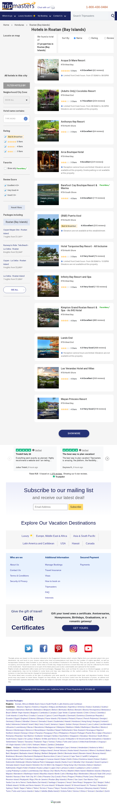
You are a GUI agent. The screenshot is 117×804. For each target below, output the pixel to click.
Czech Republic (59, 716)
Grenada (42, 721)
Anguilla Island (12, 750)
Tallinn (29, 788)
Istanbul (97, 765)
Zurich (107, 791)
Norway (24, 733)
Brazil (8, 713)
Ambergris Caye (62, 747)
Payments (85, 564)
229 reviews (97, 162)
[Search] (112, 15)
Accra (23, 747)
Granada (89, 762)
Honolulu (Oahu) (85, 765)
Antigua (35, 750)
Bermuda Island (71, 753)
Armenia (80, 707)
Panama (39, 733)
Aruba (88, 707)
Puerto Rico (91, 733)
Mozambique (39, 730)
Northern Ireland (13, 733)
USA (63, 543)
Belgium (47, 710)
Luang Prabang (12, 771)
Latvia (95, 724)
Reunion (106, 733)
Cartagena (92, 756)
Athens (92, 750)
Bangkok (14, 753)
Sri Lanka (28, 739)
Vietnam (35, 745)
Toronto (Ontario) (68, 788)
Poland (73, 733)
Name (79, 38)
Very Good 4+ (13, 190)
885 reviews (99, 320)
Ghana (18, 721)
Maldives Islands (94, 771)
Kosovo (83, 724)
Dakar (63, 759)
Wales (43, 745)
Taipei (22, 788)
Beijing (37, 753)
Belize (54, 710)
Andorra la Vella (96, 747)
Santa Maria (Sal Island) (37, 782)
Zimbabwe (59, 745)
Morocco (29, 730)
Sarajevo (61, 782)
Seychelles (63, 736)
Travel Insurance (53, 570)
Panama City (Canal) (52, 777)
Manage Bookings (53, 564)
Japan (61, 724)
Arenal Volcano (60, 750)
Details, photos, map (47, 75)
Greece (34, 721)
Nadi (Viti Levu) (104, 774)
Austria (104, 707)
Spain (20, 739)
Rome (70, 779)
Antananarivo (25, 750)
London (95, 768)
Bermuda (62, 710)
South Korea (11, 739)
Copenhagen (39, 759)
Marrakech (18, 774)
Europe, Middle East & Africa (51, 536)
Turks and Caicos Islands (22, 791)
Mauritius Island (46, 774)
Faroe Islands (51, 718)
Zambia (51, 745)
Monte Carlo (60, 774)
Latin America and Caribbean (38, 543)
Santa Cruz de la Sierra (15, 782)
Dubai (96, 759)
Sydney (9, 788)
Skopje (100, 782)
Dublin (103, 759)
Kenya (75, 724)
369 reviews (99, 378)
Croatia (32, 716)
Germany (10, 721)
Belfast (45, 753)
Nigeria (99, 730)
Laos (90, 724)
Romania (10, 736)
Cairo (58, 756)
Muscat (93, 774)
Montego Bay (71, 774)
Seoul (68, 782)
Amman (73, 747)
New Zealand (79, 730)
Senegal (47, 736)
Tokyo (56, 788)
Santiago (52, 782)
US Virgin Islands (13, 745)
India (8, 724)
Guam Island (25, 765)
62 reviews (98, 70)
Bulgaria (34, 713)
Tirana (50, 788)
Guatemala (58, 721)
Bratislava (10, 756)
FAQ (47, 592)
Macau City (48, 771)
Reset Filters (16, 207)
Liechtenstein (105, 724)
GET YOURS (80, 628)
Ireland (24, 724)
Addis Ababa (32, 747)
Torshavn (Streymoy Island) (87, 788)
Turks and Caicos (70, 742)
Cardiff (84, 756)
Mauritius (95, 727)
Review (110, 38)
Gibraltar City (78, 762)
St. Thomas (91, 785)
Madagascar (50, 727)
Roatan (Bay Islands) (40, 25)
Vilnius (83, 791)
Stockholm (102, 785)
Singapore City (89, 782)
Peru (56, 733)
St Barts (37, 739)
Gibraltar (25, 721)
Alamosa (43, 747)
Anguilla (43, 707)
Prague (71, 777)
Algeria (27, 707)
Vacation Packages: (14, 701)
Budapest (38, 756)
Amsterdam (83, 747)
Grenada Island (12, 765)
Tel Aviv (43, 788)
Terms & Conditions (19, 575)
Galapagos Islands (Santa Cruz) (58, 762)
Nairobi (9, 777)
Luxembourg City (35, 771)
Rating (94, 38)
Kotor (25, 768)
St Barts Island (12, 785)
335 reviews (99, 225)
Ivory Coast (44, 724)
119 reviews (99, 198)
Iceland (104, 721)
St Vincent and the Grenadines (89, 739)
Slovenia (92, 736)
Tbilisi (35, 788)
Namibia (50, 730)
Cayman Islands (75, 713)
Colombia (100, 713)
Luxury (26, 535)
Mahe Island (80, 771)
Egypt (16, 718)
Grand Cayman (100, 762)
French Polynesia (91, 718)
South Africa (102, 736)
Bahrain (29, 710)
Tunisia (51, 742)
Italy (36, 724)
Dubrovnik (10, 762)
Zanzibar (99, 791)
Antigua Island (46, 750)
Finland (72, 718)
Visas (47, 575)
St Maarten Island (62, 785)
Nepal (57, 730)
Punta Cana (88, 777)
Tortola (103, 788)
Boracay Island (99, 753)
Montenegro (19, 730)
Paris (64, 777)
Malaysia (61, 727)
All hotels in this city (16, 75)
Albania (20, 707)
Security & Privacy (18, 581)
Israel (31, 724)
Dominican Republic (94, 716)
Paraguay (48, 733)
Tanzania (28, 742)
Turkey (59, 742)
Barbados (38, 710)
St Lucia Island (48, 785)
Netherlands (67, 730)
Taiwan (20, 742)
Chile (86, 713)
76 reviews (99, 256)
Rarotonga (99, 777)
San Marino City (90, 779)
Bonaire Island (85, 753)
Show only (11, 168)
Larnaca (64, 768)
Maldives (70, 727)
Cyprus (48, 716)
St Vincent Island (78, 785)
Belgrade (53, 753)
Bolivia (70, 710)
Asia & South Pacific (84, 536)
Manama (106, 771)
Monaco (9, 730)
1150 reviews (100, 287)
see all (17, 290)
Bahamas (20, 710)
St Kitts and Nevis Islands (29, 785)
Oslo (40, 777)
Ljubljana (80, 768)
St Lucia (61, 739)
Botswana (105, 710)
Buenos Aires (49, 756)
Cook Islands (11, 716)
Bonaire (78, 710)
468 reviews (100, 348)
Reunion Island (12, 779)
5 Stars (19, 142)
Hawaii (76, 543)
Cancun (65, 756)
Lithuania (10, 727)
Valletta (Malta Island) (50, 791)
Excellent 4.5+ (13, 185)
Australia (96, 707)
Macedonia (39, 727)
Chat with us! (44, 7)
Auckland (100, 750)
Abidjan (16, 747)
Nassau (17, 777)
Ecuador (9, 718)
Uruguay (101, 742)
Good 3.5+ (12, 195)
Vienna (76, 791)
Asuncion (84, 750)
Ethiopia (40, 718)
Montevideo (84, 774)
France (79, 718)
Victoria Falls (65, 791)
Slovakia (83, 736)
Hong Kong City (70, 765)
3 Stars (19, 151)
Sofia (107, 782)
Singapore (74, 736)
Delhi (69, 759)
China (92, 713)
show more (74, 433)
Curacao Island (52, 759)
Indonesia (16, 724)
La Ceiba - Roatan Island (14, 276)
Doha (75, 759)
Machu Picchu (60, 771)
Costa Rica (22, 716)
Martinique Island (31, 774)
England (24, 718)
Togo (45, 742)
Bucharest (28, 756)
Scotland (38, 736)
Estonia (32, 718)
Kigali (19, 768)
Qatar (99, 733)
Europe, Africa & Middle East (27, 704)
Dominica (81, 716)
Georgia (103, 718)
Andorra (35, 707)
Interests (49, 597)
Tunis (8, 791)
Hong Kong (86, 721)
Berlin (60, 753)
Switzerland (11, 742)
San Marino (28, 736)
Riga (32, 779)
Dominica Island (86, 759)
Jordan (68, 724)
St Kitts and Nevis (49, 739)
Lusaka (23, 771)
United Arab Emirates (88, 742)
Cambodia (43, 713)
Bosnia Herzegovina (91, 710)
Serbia (55, 736)
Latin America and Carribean (70, 704)
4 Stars (19, 146)
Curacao (40, 716)
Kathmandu (11, 768)
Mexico (104, 727)
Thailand (37, 742)
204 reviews (99, 101)
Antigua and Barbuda (57, 707)
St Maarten (70, 739)
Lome (87, 768)
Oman (31, 733)
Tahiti (16, 788)
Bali (7, 753)
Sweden (106, 739)
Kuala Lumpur (43, 768)
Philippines (63, 733)
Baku (108, 750)
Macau (30, 727)
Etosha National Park (35, 762)
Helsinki (35, 765)
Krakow (32, 768)
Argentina (72, 707)
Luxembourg (20, 727)
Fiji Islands (62, 718)
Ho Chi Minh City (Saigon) (51, 765)
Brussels (19, 756)
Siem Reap (77, 782)
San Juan (78, 779)
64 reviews (98, 131)
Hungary (96, 721)
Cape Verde (62, 713)
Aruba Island (73, 750)
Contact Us (15, 570)
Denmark (71, 716)
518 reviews (100, 409)
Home (6, 25)
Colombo (28, 759)
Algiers (51, 747)
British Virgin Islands (20, 713)
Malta (77, 727)
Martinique (85, 727)
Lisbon (72, 768)
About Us (14, 564)
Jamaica (53, 724)
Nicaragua (90, 730)
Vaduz (37, 791)
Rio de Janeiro (41, 779)
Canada (90, 543)
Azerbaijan (10, 710)
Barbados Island (26, 753)
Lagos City (54, 768)
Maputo (9, 774)
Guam (49, 721)
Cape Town (75, 756)
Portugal (80, 733)
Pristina (79, 777)
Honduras (19, 25)
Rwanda (18, 736)
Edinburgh (20, 762)
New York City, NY (28, 777)
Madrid (71, 771)
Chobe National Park (14, 759)
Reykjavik (24, 779)
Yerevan (90, 791)
